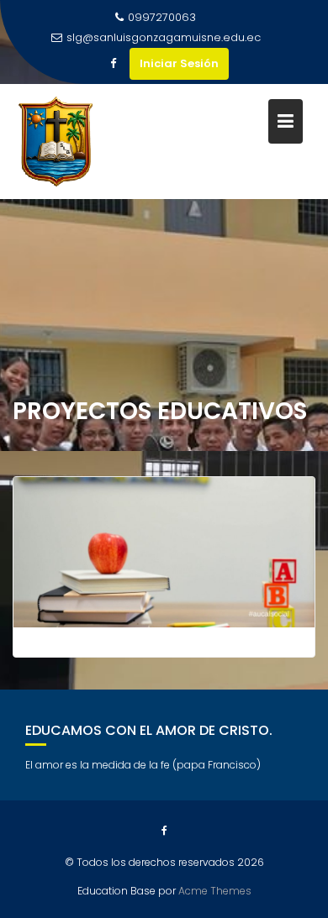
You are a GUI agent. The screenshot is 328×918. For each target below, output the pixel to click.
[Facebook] (112, 63)
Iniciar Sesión (179, 63)
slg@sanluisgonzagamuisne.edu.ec (163, 37)
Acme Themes (214, 891)
